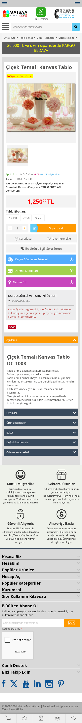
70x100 (12, 218)
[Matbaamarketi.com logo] (15, 13)
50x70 (25, 218)
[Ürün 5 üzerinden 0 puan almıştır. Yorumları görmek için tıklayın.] (27, 174)
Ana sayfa (9, 37)
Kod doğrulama (11, 628)
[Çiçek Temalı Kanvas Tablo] (41, 107)
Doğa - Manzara (46, 37)
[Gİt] (72, 623)
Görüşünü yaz (53, 174)
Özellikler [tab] (11, 413)
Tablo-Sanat (26, 37)
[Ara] (76, 27)
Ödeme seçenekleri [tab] (17, 452)
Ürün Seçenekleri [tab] (16, 422)
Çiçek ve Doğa (66, 37)
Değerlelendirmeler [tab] (17, 442)
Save (14, 326)
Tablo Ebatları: (16, 211)
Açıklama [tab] (11, 340)
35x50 (38, 218)
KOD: (9, 179)
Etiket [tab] (9, 432)
